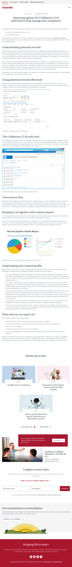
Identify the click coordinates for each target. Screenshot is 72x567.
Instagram (31, 556)
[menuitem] (5, 2)
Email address (36, 489)
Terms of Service (52, 495)
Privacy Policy (41, 495)
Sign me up (64, 488)
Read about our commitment (12, 519)
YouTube (34, 556)
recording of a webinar (59, 38)
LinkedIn (37, 556)
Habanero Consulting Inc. (7, 7)
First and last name (9, 489)
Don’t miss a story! (27, 427)
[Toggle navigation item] (69, 7)
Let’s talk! (57, 440)
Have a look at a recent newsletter (35, 481)
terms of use (47, 562)
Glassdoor (41, 556)
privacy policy (58, 562)
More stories (44, 427)
